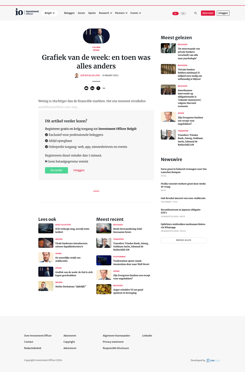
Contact (28, 341)
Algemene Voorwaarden (116, 335)
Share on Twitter (98, 88)
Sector (81, 13)
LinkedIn (147, 335)
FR (183, 13)
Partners (120, 13)
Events (134, 13)
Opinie (92, 13)
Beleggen (69, 13)
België (48, 13)
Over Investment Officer (38, 335)
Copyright (69, 341)
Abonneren (70, 335)
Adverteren (70, 348)
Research (104, 13)
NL (175, 13)
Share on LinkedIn (92, 88)
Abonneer (208, 13)
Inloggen (223, 13)
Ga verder (56, 170)
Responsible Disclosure (116, 348)
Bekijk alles (183, 240)
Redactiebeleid (32, 348)
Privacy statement (113, 341)
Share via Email (86, 88)
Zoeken (196, 13)
